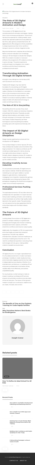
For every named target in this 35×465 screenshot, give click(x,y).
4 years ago (10, 385)
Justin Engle (5, 385)
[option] (17, 372)
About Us (23, 460)
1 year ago (11, 28)
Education (5, 17)
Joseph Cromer (5, 28)
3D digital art (25, 218)
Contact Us (13, 460)
